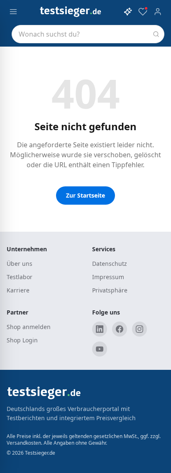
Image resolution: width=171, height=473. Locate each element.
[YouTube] (99, 349)
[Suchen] (156, 34)
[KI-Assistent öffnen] (127, 11)
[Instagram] (139, 329)
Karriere (18, 290)
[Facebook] (119, 329)
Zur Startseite (85, 195)
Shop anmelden (28, 326)
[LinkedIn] (99, 329)
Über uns (19, 263)
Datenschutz (109, 263)
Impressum (106, 276)
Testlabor (20, 276)
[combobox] (88, 34)
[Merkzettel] (142, 11)
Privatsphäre (109, 290)
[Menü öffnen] (13, 11)
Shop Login (22, 340)
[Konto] (157, 11)
